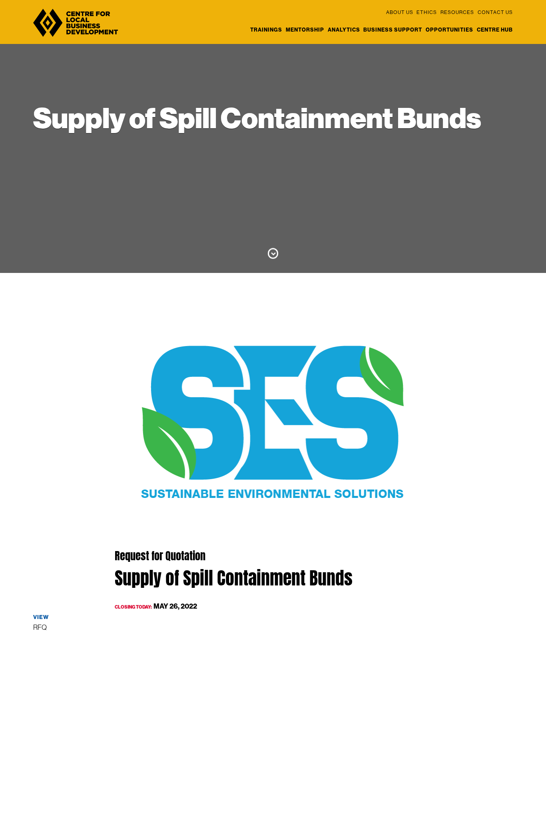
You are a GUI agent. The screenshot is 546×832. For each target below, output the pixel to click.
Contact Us (495, 12)
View (41, 617)
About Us (399, 12)
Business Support (392, 29)
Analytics (344, 29)
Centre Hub (495, 29)
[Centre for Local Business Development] (75, 36)
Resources (457, 12)
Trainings (266, 29)
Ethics (426, 12)
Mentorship (305, 29)
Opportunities (449, 29)
